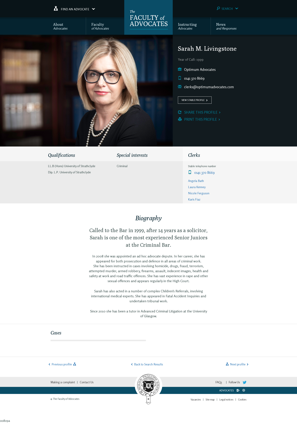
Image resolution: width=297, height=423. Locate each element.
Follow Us (235, 382)
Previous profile (62, 364)
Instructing (187, 26)
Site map (210, 399)
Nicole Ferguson (198, 193)
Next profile (237, 364)
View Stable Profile (193, 100)
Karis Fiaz (194, 199)
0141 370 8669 (194, 78)
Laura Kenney (197, 187)
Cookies (242, 399)
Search (227, 8)
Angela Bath (196, 181)
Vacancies (196, 399)
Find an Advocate (75, 9)
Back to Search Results (148, 364)
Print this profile (200, 119)
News (226, 26)
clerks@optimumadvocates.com (208, 87)
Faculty (100, 26)
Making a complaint (63, 382)
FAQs (219, 382)
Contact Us (87, 382)
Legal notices (226, 399)
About (60, 26)
